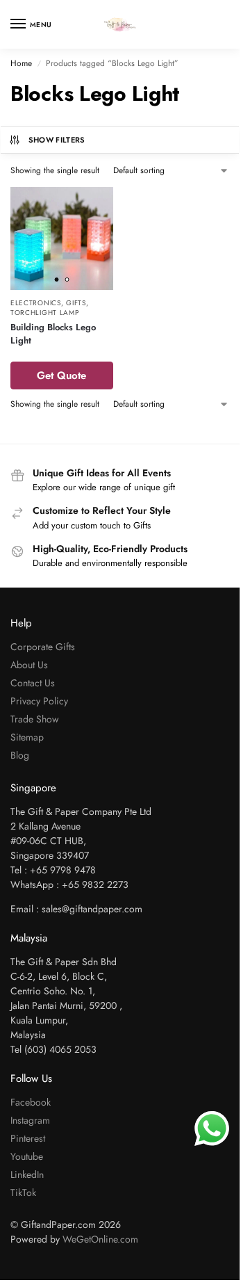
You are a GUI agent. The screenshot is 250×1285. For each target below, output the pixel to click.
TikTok (23, 1192)
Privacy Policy (39, 701)
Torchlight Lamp (44, 312)
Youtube (26, 1156)
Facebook (30, 1102)
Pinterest (27, 1138)
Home (21, 63)
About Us (29, 665)
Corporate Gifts (42, 647)
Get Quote (61, 375)
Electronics (35, 303)
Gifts (76, 303)
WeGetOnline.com (100, 1239)
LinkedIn (27, 1174)
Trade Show (34, 719)
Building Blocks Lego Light (53, 334)
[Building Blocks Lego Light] (61, 238)
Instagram (30, 1120)
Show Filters (56, 139)
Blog (19, 755)
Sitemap (27, 737)
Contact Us (32, 683)
